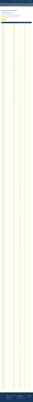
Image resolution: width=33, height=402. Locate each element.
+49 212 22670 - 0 (20, 395)
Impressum (30, 396)
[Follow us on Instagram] (29, 398)
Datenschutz (30, 395)
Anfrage (4, 19)
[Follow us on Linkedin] (28, 398)
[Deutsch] (29, 1)
